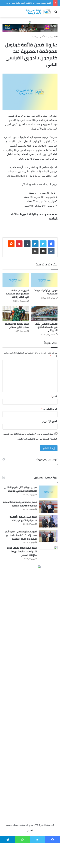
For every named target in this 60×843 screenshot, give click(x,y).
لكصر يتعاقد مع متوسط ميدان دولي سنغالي (17, 325)
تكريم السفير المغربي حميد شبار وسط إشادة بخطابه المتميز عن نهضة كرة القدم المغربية (21, 535)
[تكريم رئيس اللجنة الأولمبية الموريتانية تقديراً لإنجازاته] (48, 521)
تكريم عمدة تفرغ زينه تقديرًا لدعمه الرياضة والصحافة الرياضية (20, 504)
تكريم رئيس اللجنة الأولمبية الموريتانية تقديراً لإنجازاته (23, 519)
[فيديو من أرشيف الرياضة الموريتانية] (44, 280)
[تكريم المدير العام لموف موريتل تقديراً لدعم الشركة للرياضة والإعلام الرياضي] (48, 552)
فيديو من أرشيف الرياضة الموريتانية (46, 292)
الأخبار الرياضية (38, 36)
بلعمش (30, 830)
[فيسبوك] (51, 243)
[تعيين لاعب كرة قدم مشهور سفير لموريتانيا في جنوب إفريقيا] (15, 280)
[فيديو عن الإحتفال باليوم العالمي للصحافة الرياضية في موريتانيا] (48, 492)
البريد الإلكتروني (49, 408)
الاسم (54, 396)
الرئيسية (51, 36)
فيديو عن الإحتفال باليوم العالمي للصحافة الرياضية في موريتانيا (20, 489)
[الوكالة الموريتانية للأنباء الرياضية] (38, 11)
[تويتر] (43, 243)
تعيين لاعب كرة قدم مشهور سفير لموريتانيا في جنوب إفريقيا (17, 293)
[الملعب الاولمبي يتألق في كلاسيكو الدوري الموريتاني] (44, 313)
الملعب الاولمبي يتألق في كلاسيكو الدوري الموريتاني (46, 327)
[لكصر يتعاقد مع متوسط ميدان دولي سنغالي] (15, 313)
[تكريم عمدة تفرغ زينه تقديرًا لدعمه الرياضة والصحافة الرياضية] (48, 506)
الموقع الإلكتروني (50, 421)
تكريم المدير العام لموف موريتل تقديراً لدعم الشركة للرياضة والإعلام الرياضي (21, 551)
